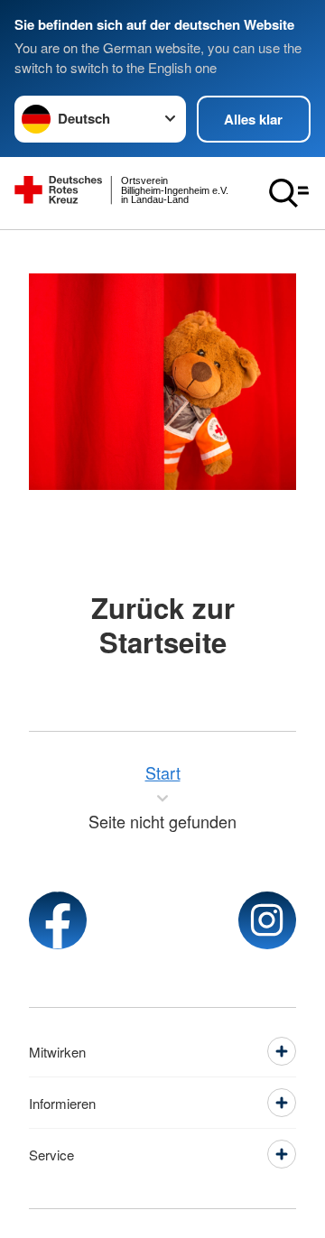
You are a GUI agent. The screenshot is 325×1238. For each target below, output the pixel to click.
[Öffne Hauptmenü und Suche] (289, 193)
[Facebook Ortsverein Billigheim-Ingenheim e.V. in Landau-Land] (58, 920)
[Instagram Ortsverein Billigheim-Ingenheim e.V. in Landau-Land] (267, 920)
